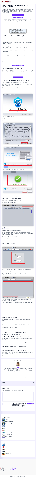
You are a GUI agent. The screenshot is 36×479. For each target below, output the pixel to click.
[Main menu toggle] (34, 2)
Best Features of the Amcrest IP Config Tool (16, 29)
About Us (22, 461)
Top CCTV (11, 465)
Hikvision (11, 466)
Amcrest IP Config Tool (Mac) (18, 17)
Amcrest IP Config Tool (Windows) (18, 14)
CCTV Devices (6, 228)
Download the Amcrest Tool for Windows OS (17, 30)
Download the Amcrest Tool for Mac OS (16, 31)
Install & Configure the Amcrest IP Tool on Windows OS (18, 32)
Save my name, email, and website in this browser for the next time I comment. (16, 404)
